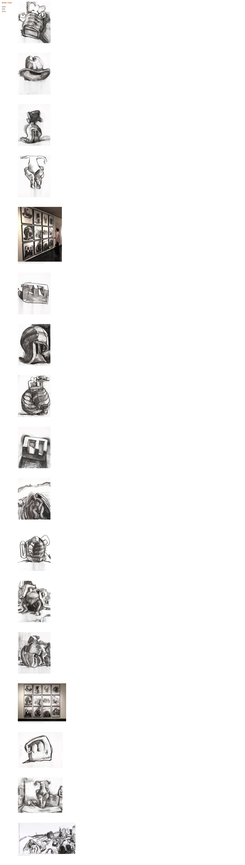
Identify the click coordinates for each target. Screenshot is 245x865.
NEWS (4, 7)
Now (3, 9)
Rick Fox (7, 2)
